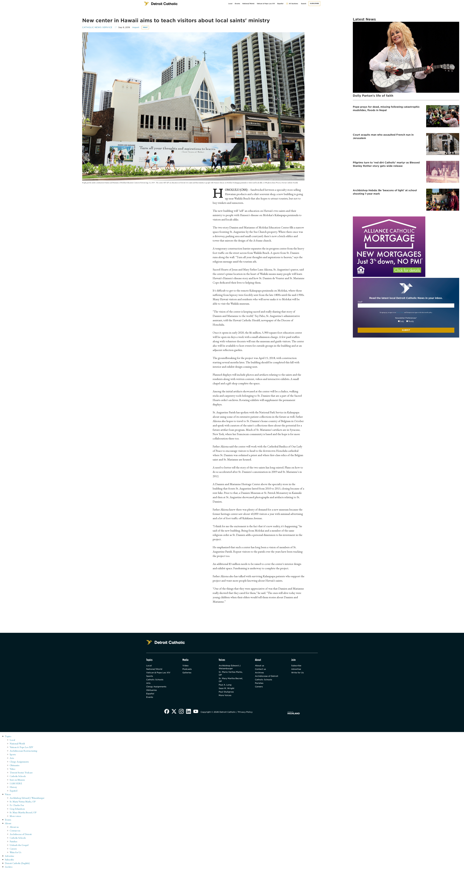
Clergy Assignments (156, 686)
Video (185, 665)
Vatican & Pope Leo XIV (266, 3)
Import (135, 27)
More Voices (225, 695)
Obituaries (151, 690)
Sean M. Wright (226, 688)
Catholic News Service (97, 27)
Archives (259, 672)
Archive (8, 866)
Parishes (259, 683)
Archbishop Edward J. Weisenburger (230, 667)
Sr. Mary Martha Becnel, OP (231, 679)
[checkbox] (406, 321)
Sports (149, 676)
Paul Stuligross (226, 692)
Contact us (260, 669)
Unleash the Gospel (19, 845)
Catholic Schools (154, 679)
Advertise (296, 669)
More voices (15, 816)
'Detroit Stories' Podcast (21, 772)
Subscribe (314, 3)
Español (280, 3)
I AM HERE (16, 783)
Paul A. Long (225, 685)
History (13, 787)
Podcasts (187, 669)
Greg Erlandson (17, 808)
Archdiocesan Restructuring (23, 750)
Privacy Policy (400, 312)
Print (145, 27)
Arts (148, 683)
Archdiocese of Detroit (266, 676)
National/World (248, 3)
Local (230, 3)
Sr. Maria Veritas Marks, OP (231, 673)
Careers (259, 686)
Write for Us (297, 672)
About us (259, 665)
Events (237, 3)
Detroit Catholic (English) (17, 863)
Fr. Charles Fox (17, 805)
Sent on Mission (17, 779)
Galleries (186, 672)
